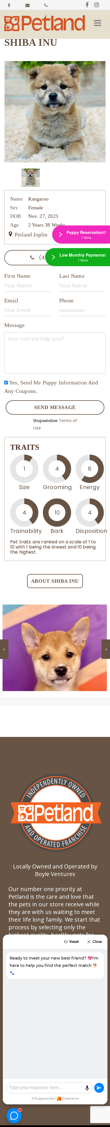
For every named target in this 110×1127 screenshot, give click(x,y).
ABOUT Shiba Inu (55, 581)
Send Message (55, 407)
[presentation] (4, 649)
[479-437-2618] (46, 4)
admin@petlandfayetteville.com (27, 4)
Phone (66, 300)
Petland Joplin (30, 234)
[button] (97, 23)
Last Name (72, 276)
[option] (55, 112)
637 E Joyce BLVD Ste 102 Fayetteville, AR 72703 (9, 4)
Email (11, 300)
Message (14, 325)
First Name (17, 276)
